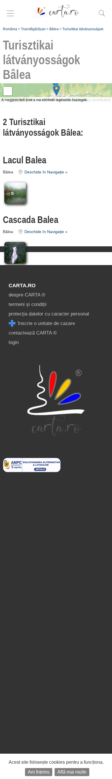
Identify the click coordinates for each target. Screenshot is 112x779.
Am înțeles (38, 771)
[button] (56, 90)
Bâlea (54, 29)
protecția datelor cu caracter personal (49, 314)
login (14, 342)
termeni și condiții (28, 304)
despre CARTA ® (27, 295)
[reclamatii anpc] (32, 470)
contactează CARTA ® (33, 333)
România (10, 29)
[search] (101, 16)
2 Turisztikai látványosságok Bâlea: (43, 127)
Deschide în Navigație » (45, 172)
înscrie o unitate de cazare (45, 323)
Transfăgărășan (33, 29)
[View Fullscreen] (7, 91)
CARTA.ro (22, 285)
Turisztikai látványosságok (82, 29)
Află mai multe (71, 771)
